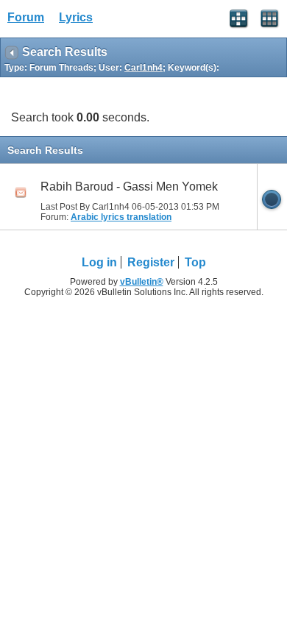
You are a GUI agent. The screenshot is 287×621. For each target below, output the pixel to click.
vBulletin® (141, 282)
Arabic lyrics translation (121, 217)
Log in (99, 262)
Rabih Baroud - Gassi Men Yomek (129, 186)
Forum (25, 17)
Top (195, 262)
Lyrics (76, 17)
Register (150, 262)
